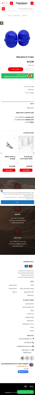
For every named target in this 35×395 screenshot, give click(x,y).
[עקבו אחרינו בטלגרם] (22, 358)
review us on (23, 371)
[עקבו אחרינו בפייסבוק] (32, 358)
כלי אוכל (10, 15)
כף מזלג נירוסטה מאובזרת (10, 158)
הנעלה (32, 310)
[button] (1, 23)
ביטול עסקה (30, 295)
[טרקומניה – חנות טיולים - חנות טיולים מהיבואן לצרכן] (21, 3)
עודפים (32, 331)
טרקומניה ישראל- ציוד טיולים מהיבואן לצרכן (14, 364)
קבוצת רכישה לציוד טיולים (27, 288)
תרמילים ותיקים (29, 304)
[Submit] (3, 8)
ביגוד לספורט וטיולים (28, 307)
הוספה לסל (15, 69)
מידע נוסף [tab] (30, 108)
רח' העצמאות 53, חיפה (25, 339)
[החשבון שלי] (11, 3)
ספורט (32, 327)
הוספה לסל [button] (26, 170)
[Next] (1, 157)
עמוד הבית (24, 15)
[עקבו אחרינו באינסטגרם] (27, 358)
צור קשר (14, 292)
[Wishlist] (7, 3)
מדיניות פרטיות (13, 288)
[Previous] (34, 157)
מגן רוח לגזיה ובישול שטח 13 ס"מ (26, 158)
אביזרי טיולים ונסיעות (28, 324)
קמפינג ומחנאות (29, 317)
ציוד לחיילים (30, 314)
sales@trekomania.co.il (24, 346)
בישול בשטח (17, 15)
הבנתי (17, 202)
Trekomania (27, 86)
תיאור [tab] (32, 104)
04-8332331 (28, 342)
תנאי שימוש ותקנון (29, 292)
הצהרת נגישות (13, 285)
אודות (32, 285)
